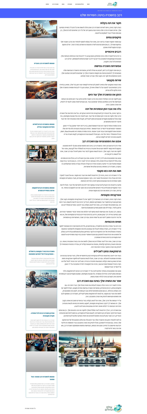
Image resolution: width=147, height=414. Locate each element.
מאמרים (70, 4)
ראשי (88, 4)
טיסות (47, 4)
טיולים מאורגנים (79, 4)
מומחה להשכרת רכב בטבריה (44, 63)
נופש (63, 4)
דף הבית (120, 10)
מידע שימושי (114, 10)
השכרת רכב (55, 4)
